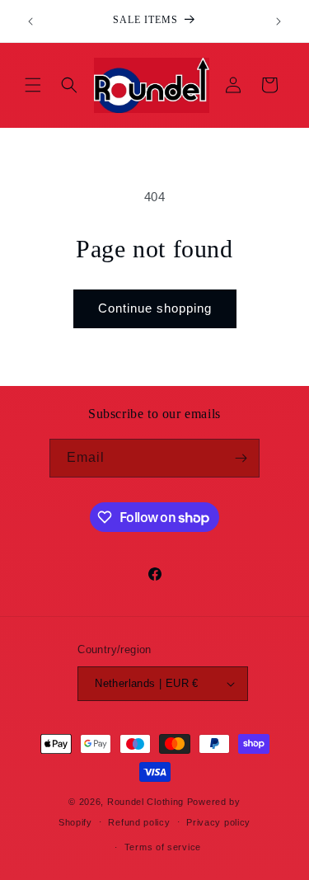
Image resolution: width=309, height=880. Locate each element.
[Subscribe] (240, 458)
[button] (33, 85)
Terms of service (162, 847)
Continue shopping (155, 308)
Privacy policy (218, 822)
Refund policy (139, 822)
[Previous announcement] (30, 21)
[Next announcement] (278, 21)
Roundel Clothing (145, 802)
